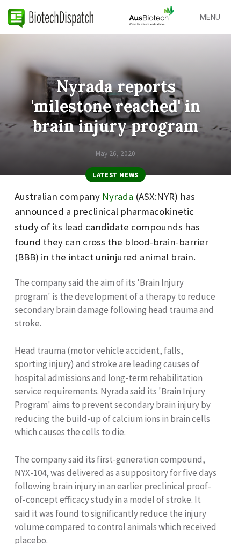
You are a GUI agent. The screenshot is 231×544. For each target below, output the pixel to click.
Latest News (115, 174)
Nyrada (117, 196)
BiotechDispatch (51, 17)
